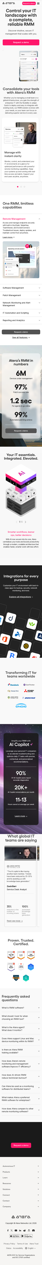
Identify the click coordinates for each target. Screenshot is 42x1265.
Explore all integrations (20, 597)
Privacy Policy (9, 1244)
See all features (20, 337)
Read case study (13, 921)
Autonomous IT (9, 1166)
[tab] (17, 186)
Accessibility (18, 1248)
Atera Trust (34, 1244)
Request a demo (29, 3)
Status (8, 1248)
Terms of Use (22, 1244)
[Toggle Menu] (38, 3)
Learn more (8, 237)
